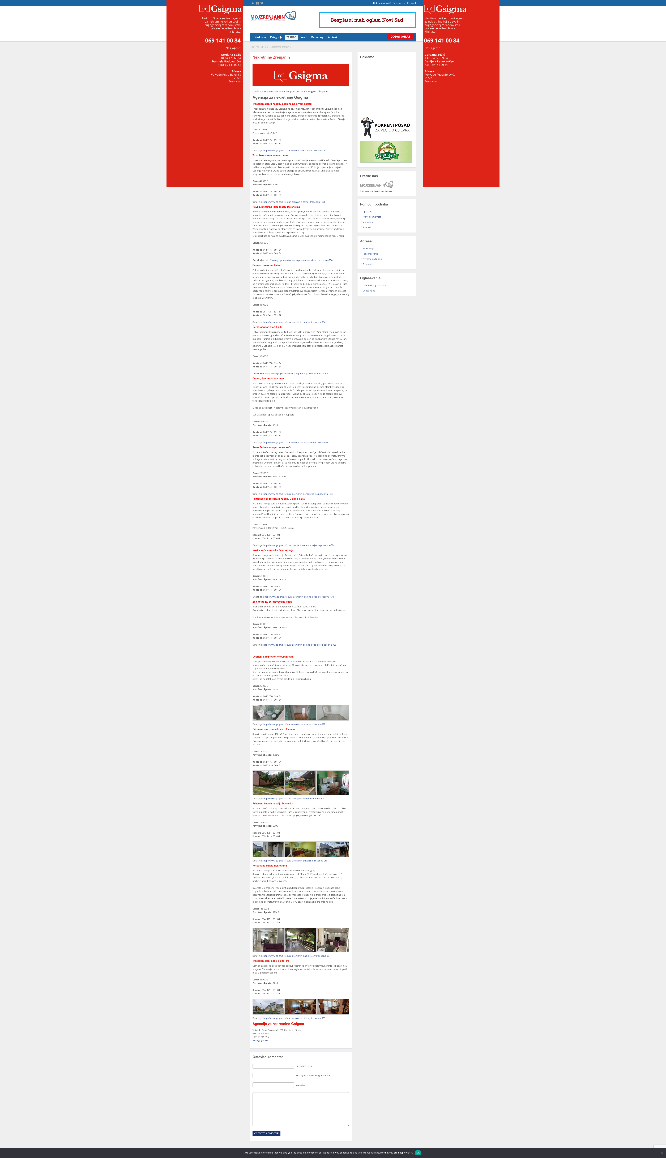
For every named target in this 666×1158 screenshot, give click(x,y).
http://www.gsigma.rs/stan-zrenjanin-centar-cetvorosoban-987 (296, 442)
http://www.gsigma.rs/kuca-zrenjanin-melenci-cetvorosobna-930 (298, 260)
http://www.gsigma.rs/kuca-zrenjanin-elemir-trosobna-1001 (294, 798)
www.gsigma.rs (260, 1040)
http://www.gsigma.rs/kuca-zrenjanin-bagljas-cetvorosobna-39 (296, 955)
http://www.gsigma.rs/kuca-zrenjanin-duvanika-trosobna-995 (295, 860)
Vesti (303, 37)
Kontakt (332, 37)
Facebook (379, 191)
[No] (661, 1153)
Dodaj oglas (369, 290)
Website (300, 1085)
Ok (418, 1152)
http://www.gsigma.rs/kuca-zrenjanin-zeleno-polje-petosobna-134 (299, 596)
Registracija (399, 3)
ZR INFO (291, 37)
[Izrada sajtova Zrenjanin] (386, 137)
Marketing (317, 37)
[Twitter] (261, 2)
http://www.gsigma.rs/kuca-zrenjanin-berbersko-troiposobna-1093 (298, 493)
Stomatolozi (369, 264)
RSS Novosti (366, 191)
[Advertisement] (386, 90)
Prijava (411, 3)
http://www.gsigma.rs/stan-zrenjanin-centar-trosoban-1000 (294, 201)
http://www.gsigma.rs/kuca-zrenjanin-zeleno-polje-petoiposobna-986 (299, 644)
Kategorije (276, 37)
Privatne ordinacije (372, 258)
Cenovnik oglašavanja (374, 285)
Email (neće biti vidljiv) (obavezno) (313, 1075)
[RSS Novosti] (252, 2)
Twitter (388, 191)
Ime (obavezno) (304, 1065)
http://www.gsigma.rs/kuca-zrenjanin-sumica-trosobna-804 (294, 322)
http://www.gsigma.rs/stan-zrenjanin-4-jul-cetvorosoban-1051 (297, 373)
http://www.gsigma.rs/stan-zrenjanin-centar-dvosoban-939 (294, 724)
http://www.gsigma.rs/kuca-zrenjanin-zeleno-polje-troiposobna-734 (298, 545)
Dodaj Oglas (400, 36)
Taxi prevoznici (370, 253)
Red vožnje (368, 248)
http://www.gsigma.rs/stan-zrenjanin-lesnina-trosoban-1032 (294, 150)
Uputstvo (367, 211)
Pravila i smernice (372, 216)
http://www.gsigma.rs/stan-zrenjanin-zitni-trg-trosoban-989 (294, 1018)
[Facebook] (257, 2)
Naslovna (260, 37)
